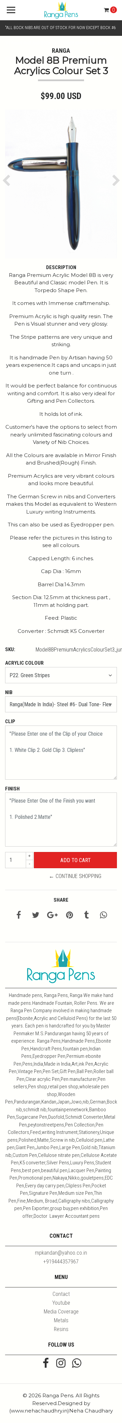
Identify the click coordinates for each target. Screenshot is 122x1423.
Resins (61, 1329)
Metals (61, 1320)
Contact (61, 1294)
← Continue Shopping (75, 876)
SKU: (10, 649)
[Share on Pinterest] (69, 916)
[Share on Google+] (52, 916)
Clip (10, 721)
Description (61, 267)
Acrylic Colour (24, 663)
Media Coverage (61, 1311)
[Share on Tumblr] (86, 916)
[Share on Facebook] (18, 916)
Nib (9, 692)
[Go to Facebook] (46, 1364)
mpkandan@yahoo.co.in (61, 1253)
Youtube (61, 1303)
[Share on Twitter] (35, 916)
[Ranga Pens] (61, 10)
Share (61, 900)
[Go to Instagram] (61, 1364)
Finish (12, 789)
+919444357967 (61, 1261)
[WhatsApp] (76, 1364)
